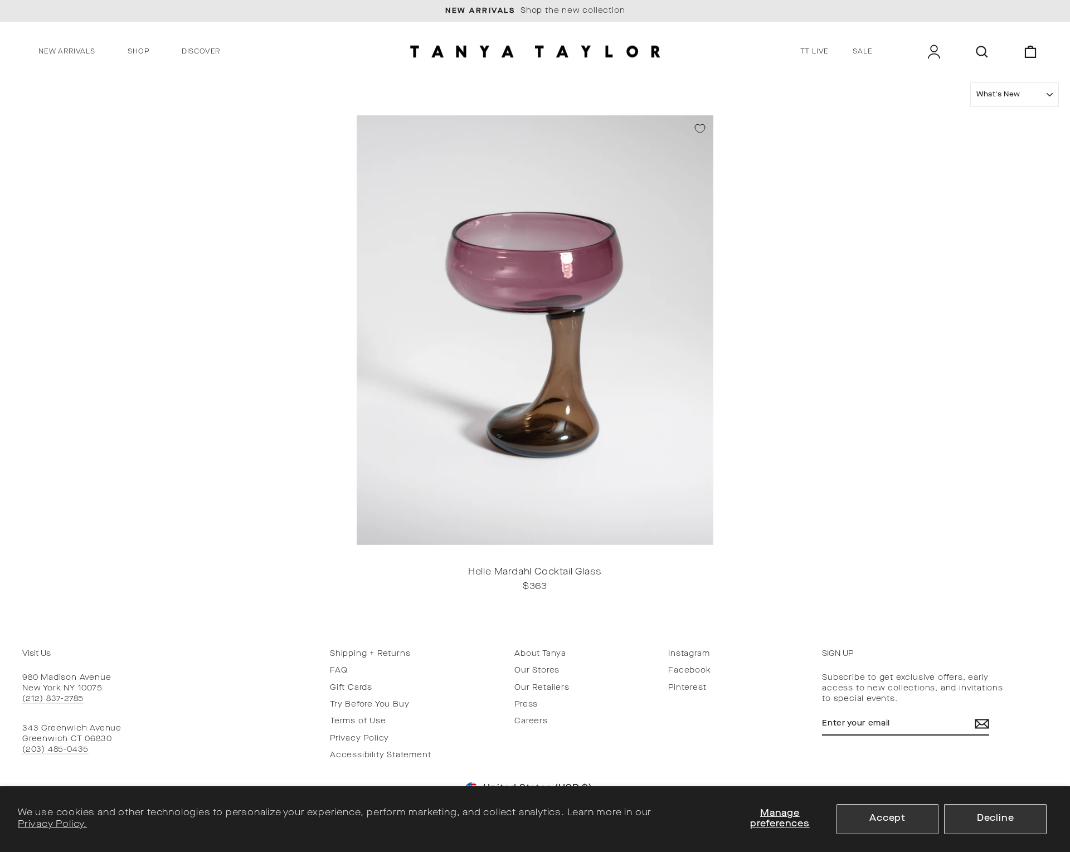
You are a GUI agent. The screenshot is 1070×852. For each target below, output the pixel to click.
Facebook (689, 670)
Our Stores (537, 670)
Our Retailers (541, 688)
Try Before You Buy (369, 704)
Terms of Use (358, 721)
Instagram (688, 654)
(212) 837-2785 (53, 699)
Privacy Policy (359, 738)
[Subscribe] (982, 724)
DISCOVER (201, 51)
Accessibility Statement (380, 755)
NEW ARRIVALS (66, 51)
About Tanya (540, 654)
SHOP (138, 51)
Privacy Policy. (52, 824)
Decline (995, 818)
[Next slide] (701, 552)
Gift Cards (351, 688)
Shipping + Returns (370, 654)
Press (526, 704)
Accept (887, 818)
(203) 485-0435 (55, 749)
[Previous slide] (368, 552)
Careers (531, 721)
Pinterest (687, 688)
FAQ (338, 670)
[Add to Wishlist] (700, 128)
